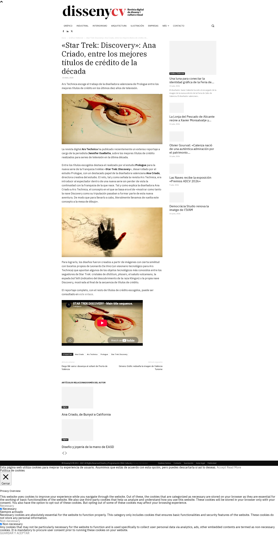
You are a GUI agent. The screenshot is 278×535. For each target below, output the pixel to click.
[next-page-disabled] (66, 453)
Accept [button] (221, 467)
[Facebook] (63, 31)
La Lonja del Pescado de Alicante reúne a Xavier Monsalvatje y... (192, 118)
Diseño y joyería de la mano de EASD (88, 447)
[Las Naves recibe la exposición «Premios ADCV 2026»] (192, 169)
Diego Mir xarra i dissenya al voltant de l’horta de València (84, 368)
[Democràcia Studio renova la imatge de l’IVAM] (192, 197)
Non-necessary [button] (10, 521)
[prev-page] (63, 453)
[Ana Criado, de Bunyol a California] (112, 397)
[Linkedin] (67, 31)
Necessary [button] (7, 506)
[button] (212, 25)
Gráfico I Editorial (76, 38)
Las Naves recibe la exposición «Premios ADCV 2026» (190, 179)
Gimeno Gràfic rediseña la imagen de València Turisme (140, 368)
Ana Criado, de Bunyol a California (86, 414)
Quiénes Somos (164, 463)
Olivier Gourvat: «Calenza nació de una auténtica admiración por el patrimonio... (191, 148)
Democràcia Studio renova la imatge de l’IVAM (189, 208)
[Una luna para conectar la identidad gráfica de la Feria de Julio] (192, 58)
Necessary (10, 509)
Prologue (104, 354)
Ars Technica (92, 354)
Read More (234, 467)
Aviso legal (200, 463)
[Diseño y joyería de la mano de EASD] (112, 430)
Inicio (64, 38)
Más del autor (98, 382)
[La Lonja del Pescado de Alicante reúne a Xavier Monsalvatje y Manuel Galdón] (192, 108)
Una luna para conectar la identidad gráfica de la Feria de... (191, 80)
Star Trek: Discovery (119, 354)
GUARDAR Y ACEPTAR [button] (14, 533)
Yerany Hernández (140, 463)
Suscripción (188, 463)
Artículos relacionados (76, 382)
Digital (65, 407)
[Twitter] (72, 31)
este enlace (86, 294)
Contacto (177, 463)
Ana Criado (79, 354)
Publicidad (212, 463)
